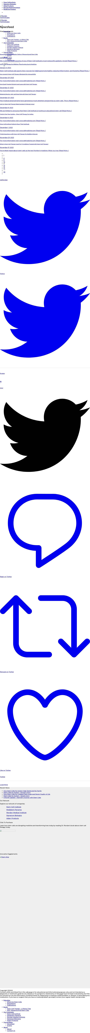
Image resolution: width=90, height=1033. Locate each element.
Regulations (11, 35)
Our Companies (9, 43)
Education (7, 1000)
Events (9, 55)
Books (6, 38)
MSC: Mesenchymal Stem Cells (17, 41)
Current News (8, 52)
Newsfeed (10, 1024)
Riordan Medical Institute (12, 7)
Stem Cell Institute (10, 2)
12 (4, 165)
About (9, 59)
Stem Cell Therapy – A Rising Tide (18, 39)
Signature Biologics (10, 4)
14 (4, 169)
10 (4, 162)
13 (4, 167)
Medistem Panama (10, 9)
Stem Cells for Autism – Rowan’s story (17, 792)
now (1, 388)
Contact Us (11, 1031)
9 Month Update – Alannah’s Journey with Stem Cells (22, 797)
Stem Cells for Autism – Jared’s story (17, 796)
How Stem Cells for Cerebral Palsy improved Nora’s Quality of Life (27, 794)
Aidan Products (9, 6)
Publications (11, 36)
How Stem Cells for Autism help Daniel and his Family (23, 791)
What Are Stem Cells (13, 33)
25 (4, 172)
